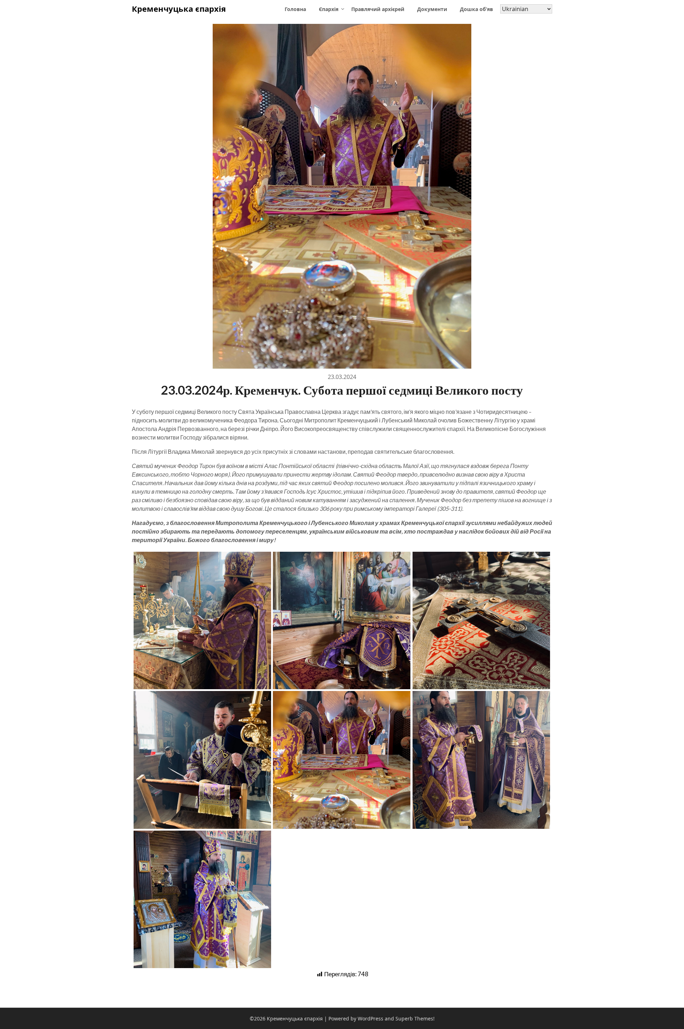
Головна (295, 9)
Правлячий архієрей (377, 9)
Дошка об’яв (476, 9)
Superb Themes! (415, 1018)
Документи (432, 9)
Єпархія (328, 9)
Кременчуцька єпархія (179, 8)
